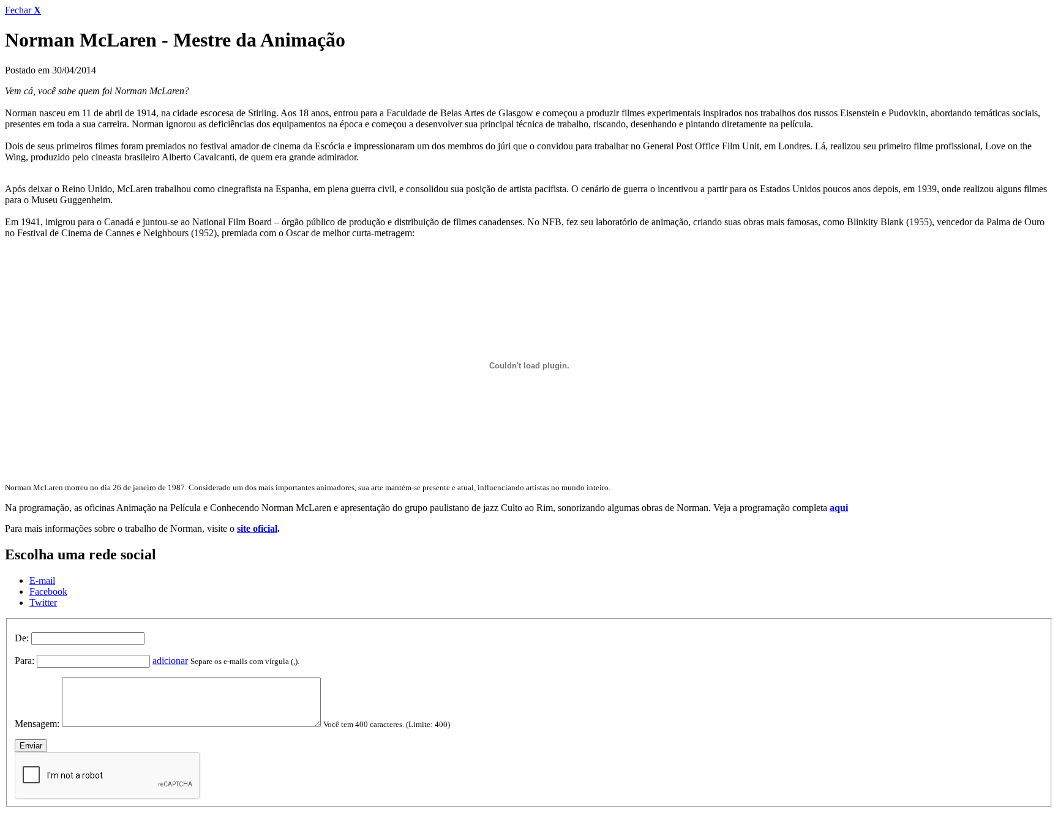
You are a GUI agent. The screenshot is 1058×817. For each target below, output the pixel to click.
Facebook (48, 591)
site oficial (257, 528)
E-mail (42, 580)
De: (22, 638)
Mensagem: (37, 723)
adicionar (170, 660)
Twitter (43, 602)
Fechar (23, 10)
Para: (24, 660)
